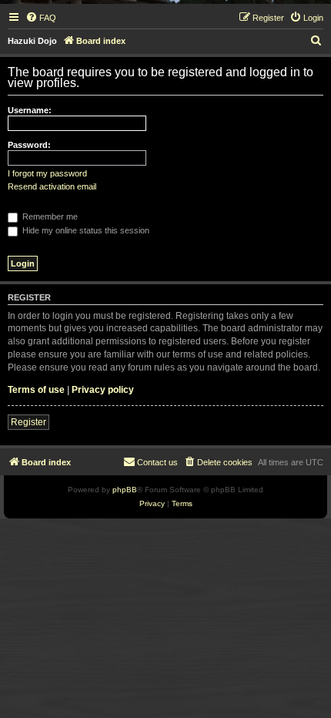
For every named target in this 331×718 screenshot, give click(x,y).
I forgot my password (47, 173)
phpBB (124, 489)
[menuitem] (40, 17)
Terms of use (36, 389)
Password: (29, 144)
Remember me (49, 216)
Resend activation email (52, 186)
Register (28, 422)
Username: (30, 110)
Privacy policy (103, 389)
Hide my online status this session (84, 230)
